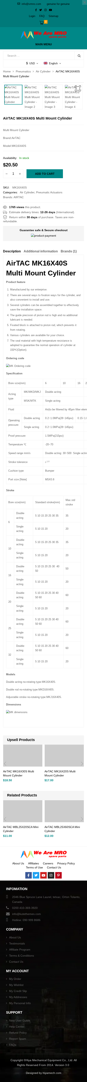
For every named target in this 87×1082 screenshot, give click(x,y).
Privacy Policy (66, 863)
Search (79, 56)
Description (12, 251)
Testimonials (17, 943)
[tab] (12, 252)
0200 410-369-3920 (25, 907)
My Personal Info (20, 1003)
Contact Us (54, 867)
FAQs (12, 1044)
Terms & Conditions (21, 955)
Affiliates (33, 863)
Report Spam (17, 1038)
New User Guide (19, 1020)
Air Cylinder (43, 71)
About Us (18, 863)
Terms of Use (34, 867)
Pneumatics (23, 71)
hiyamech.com (52, 1073)
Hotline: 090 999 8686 (26, 920)
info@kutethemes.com (26, 914)
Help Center (16, 1026)
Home (7, 71)
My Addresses (18, 997)
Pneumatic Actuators (49, 192)
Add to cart (45, 173)
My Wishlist (16, 985)
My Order (15, 978)
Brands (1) (69, 251)
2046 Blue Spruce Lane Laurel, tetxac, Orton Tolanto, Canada (46, 899)
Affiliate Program (19, 949)
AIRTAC (19, 197)
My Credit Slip (18, 991)
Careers (48, 863)
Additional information (41, 251)
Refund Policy (18, 1032)
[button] (78, 88)
